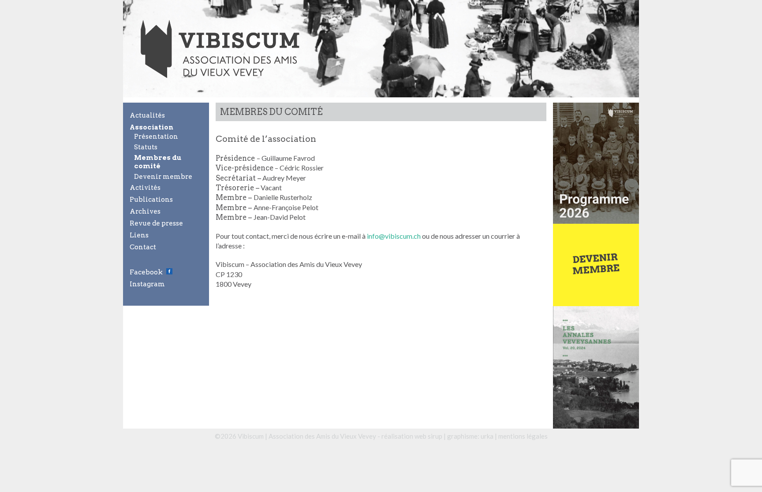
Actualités (147, 115)
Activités (145, 188)
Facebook (146, 272)
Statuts (145, 147)
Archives (145, 211)
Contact (143, 247)
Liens (139, 235)
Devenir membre (163, 177)
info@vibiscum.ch (394, 236)
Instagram (147, 284)
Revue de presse (156, 223)
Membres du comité (157, 162)
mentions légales (523, 436)
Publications (151, 199)
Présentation (156, 137)
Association (151, 127)
